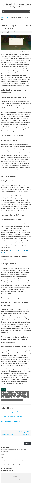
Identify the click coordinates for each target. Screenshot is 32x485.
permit (18, 397)
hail (6, 394)
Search (2, 439)
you (18, 399)
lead (3, 397)
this (8, 399)
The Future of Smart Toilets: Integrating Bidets (13, 464)
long (6, 397)
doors (22, 392)
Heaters (3, 454)
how (18, 394)
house (14, 394)
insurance (23, 394)
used (14, 399)
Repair (7, 17)
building (4, 392)
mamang (5, 32)
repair (22, 397)
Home (2, 17)
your (21, 399)
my (14, 397)
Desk (2, 457)
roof (27, 397)
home (9, 394)
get (2, 394)
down (27, 392)
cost (8, 392)
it (27, 394)
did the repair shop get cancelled (10, 412)
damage (17, 392)
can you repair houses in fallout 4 (10, 421)
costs (12, 392)
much (10, 397)
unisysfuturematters (17, 4)
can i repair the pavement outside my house (13, 416)
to (10, 399)
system (3, 399)
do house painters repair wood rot (10, 426)
